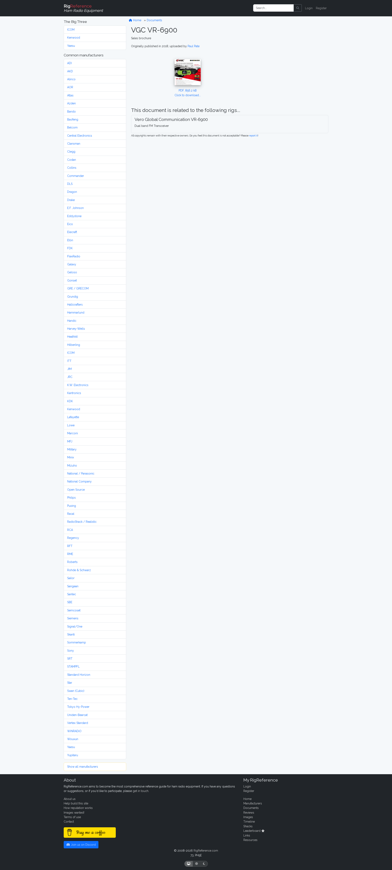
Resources (250, 840)
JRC (69, 377)
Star (69, 682)
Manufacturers (252, 803)
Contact (69, 821)
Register (321, 8)
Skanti (71, 634)
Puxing (71, 505)
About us (70, 799)
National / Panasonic (80, 473)
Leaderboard (252, 830)
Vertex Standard (77, 723)
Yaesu (71, 45)
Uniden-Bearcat (77, 715)
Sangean (72, 586)
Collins (71, 167)
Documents (154, 20)
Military (72, 449)
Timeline (249, 821)
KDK (70, 401)
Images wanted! (74, 812)
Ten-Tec (72, 698)
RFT (69, 546)
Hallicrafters (75, 304)
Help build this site (76, 803)
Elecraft (72, 232)
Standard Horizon (78, 674)
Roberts (72, 562)
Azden (71, 103)
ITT (69, 361)
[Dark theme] (204, 864)
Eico (70, 224)
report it (253, 135)
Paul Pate (193, 46)
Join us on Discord (83, 844)
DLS (69, 183)
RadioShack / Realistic (82, 521)
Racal (70, 513)
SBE (69, 602)
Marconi (72, 433)
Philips (71, 497)
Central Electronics (79, 135)
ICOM (71, 29)
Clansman (73, 143)
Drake (71, 200)
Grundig (72, 296)
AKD (70, 71)
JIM (69, 369)
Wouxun (72, 739)
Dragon (72, 191)
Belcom (72, 127)
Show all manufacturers (82, 766)
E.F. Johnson (75, 208)
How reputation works (78, 808)
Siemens (72, 618)
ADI (69, 63)
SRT (69, 658)
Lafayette (73, 417)
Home (136, 20)
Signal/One (74, 626)
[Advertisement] (289, 64)
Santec (71, 594)
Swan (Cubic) (75, 690)
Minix (70, 457)
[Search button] (298, 8)
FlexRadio (73, 256)
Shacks (248, 826)
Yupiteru (72, 755)
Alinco (71, 79)
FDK (70, 248)
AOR (70, 87)
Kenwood (73, 37)
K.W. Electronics (77, 385)
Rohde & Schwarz (79, 570)
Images (248, 817)
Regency (73, 537)
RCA (70, 530)
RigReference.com (206, 850)
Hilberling (73, 344)
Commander (75, 176)
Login (309, 8)
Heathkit (72, 336)
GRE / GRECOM (78, 288)
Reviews (248, 812)
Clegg (71, 151)
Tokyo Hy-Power (78, 706)
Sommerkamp (76, 642)
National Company (79, 481)
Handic (71, 320)
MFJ (69, 441)
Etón (70, 240)
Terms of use (72, 817)
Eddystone (74, 216)
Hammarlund (75, 312)
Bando (71, 111)
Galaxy (71, 264)
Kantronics (74, 393)
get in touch (140, 791)
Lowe (71, 425)
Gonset (72, 280)
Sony (70, 650)
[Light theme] (196, 864)
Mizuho (72, 465)
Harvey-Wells (76, 328)
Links (246, 835)
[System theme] (189, 864)
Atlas (70, 95)
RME (70, 554)
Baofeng (72, 119)
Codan (71, 159)
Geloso (72, 272)
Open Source (76, 489)
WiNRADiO (74, 731)
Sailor (71, 578)
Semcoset (73, 610)
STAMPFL (73, 666)
